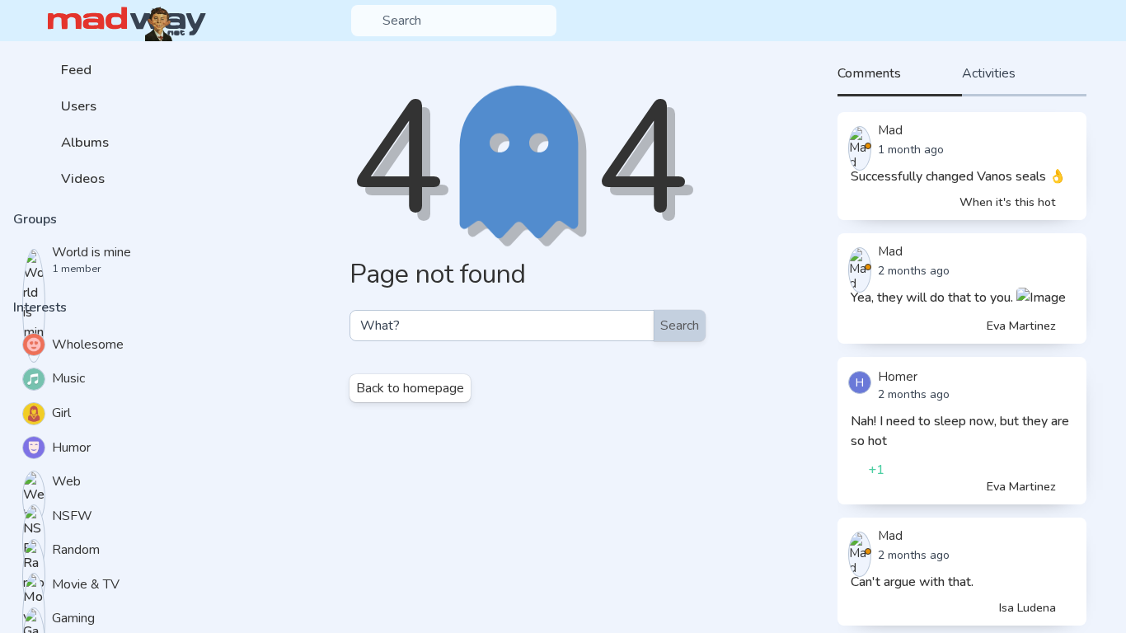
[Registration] (1099, 20)
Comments (869, 73)
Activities (989, 73)
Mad (890, 130)
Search (679, 325)
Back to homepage (410, 388)
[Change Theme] (1045, 20)
